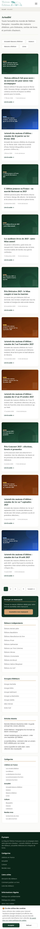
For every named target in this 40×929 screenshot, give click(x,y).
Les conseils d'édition (12, 768)
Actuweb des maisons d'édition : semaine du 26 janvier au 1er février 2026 (18, 136)
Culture (6, 799)
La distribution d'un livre (13, 774)
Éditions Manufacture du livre (14, 636)
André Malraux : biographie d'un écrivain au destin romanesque (19, 731)
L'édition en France (11, 765)
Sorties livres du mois (12, 816)
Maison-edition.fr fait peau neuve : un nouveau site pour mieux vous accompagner (19, 80)
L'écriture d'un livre (11, 780)
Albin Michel (8, 704)
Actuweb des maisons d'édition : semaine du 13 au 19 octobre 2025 (19, 395)
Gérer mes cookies (8, 904)
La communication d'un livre (14, 777)
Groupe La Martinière (11, 696)
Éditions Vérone (9, 652)
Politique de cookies (8, 900)
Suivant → (31, 589)
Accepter (11, 925)
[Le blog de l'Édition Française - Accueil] (12, 3)
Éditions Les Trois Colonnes (13, 648)
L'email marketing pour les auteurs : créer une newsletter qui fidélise (18, 736)
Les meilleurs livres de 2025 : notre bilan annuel (19, 240)
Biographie (9, 803)
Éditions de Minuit (10, 660)
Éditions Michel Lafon (11, 629)
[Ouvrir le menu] (36, 3)
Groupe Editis (9, 688)
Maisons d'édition (10, 46)
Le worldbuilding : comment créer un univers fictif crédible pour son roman (19, 742)
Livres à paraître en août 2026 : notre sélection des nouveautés (17, 748)
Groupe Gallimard (10, 692)
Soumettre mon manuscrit (18, 612)
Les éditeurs (9, 771)
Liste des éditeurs (8, 886)
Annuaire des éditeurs (9, 879)
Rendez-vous (8, 812)
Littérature (9, 809)
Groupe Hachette (10, 684)
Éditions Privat (9, 640)
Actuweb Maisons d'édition (13, 41)
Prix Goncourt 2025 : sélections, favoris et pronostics (18, 448)
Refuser (29, 925)
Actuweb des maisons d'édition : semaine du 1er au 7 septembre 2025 (18, 502)
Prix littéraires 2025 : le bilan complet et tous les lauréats (17, 293)
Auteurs (31, 41)
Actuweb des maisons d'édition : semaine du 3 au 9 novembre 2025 (19, 343)
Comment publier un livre (10, 882)
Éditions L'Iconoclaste (11, 656)
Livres (24, 46)
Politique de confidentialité (11, 896)
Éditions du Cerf (9, 668)
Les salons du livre (11, 819)
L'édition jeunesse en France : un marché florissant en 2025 (18, 190)
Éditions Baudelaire (11, 632)
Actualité (7, 784)
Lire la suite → (20, 102)
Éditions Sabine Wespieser (13, 664)
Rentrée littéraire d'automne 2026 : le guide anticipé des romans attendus (19, 725)
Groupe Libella (9, 700)
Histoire (8, 806)
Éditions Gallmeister (11, 644)
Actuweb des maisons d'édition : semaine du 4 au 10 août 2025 (18, 556)
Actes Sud (7, 708)
